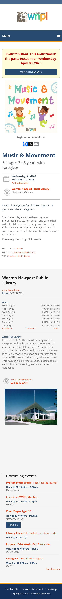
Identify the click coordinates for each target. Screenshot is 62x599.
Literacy (27, 256)
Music (20, 256)
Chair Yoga (19, 511)
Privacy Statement (32, 589)
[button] (58, 34)
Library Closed (31, 533)
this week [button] (31, 328)
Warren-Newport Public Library (30, 189)
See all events (53, 569)
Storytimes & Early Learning (24, 252)
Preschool (18, 248)
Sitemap (52, 589)
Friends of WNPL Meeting (22, 497)
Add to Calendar (20, 183)
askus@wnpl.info (10, 290)
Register (13, 524)
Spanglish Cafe (24, 558)
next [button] (55, 328)
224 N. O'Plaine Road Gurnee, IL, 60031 (21, 381)
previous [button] (7, 328)
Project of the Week (31, 482)
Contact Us (11, 589)
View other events (31, 71)
